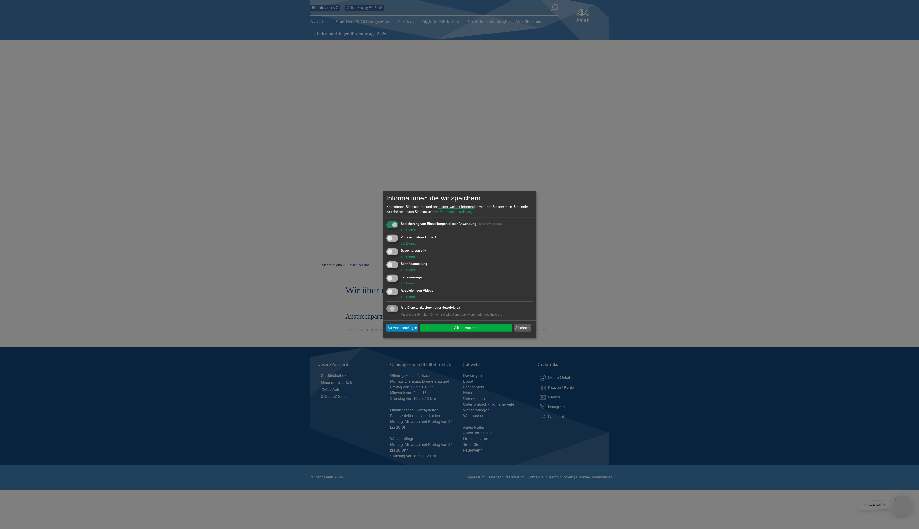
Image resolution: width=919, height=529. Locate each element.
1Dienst (408, 230)
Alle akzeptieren (466, 328)
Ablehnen (522, 328)
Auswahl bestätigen (402, 328)
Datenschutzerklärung (456, 212)
